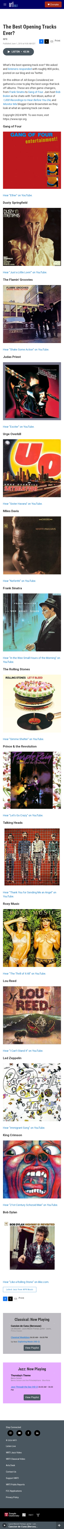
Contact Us (11, 1472)
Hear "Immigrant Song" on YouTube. (24, 1127)
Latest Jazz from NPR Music (19, 1289)
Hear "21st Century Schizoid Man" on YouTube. (30, 1204)
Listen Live (11, 1446)
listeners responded (20, 68)
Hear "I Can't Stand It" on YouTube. (23, 1050)
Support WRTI (12, 1478)
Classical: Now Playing (32, 1319)
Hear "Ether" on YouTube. (17, 195)
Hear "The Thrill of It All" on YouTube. (24, 973)
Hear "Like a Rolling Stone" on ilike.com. (26, 1282)
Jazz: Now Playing (32, 1369)
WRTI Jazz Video (14, 1453)
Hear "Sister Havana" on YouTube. (22, 503)
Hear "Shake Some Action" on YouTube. (26, 349)
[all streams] (60, 1525)
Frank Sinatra (17, 92)
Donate (54, 4)
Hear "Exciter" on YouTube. (18, 426)
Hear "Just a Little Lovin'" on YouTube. (25, 272)
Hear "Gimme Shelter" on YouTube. (23, 739)
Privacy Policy (12, 1497)
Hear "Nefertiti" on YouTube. (19, 580)
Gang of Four (35, 92)
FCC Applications (14, 1491)
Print (57, 40)
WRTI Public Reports (15, 1485)
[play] (4, 1525)
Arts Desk (10, 1465)
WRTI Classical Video (15, 1459)
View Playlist (32, 1347)
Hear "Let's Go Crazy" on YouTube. (23, 815)
